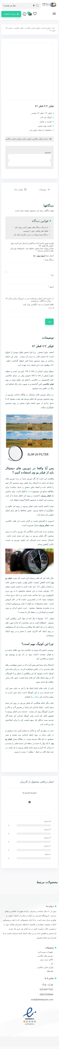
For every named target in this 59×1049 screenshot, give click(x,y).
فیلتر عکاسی (18, 28)
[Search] (37, 5)
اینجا (30, 491)
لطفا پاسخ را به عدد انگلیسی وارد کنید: (38, 304)
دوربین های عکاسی (45, 956)
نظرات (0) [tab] (19, 190)
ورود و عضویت (9, 14)
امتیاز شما (50, 256)
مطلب (36, 697)
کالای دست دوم (46, 960)
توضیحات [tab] (42, 190)
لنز (52, 964)
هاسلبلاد (50, 971)
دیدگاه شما (48, 260)
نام (52, 275)
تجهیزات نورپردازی (45, 952)
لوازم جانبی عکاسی (32, 28)
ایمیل (51, 287)
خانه (53, 28)
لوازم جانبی (45, 28)
